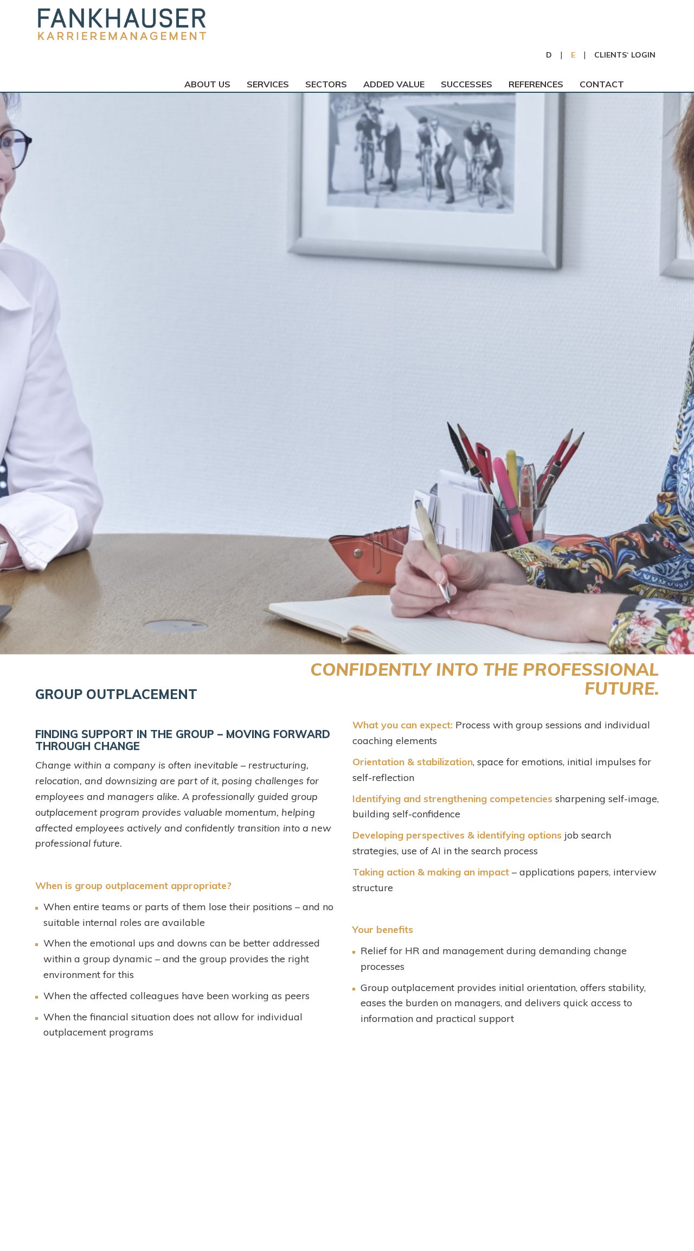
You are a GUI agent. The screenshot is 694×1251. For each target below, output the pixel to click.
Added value (394, 84)
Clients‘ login (625, 55)
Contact (602, 84)
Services (268, 84)
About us (207, 84)
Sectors (326, 84)
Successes (466, 84)
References (536, 84)
